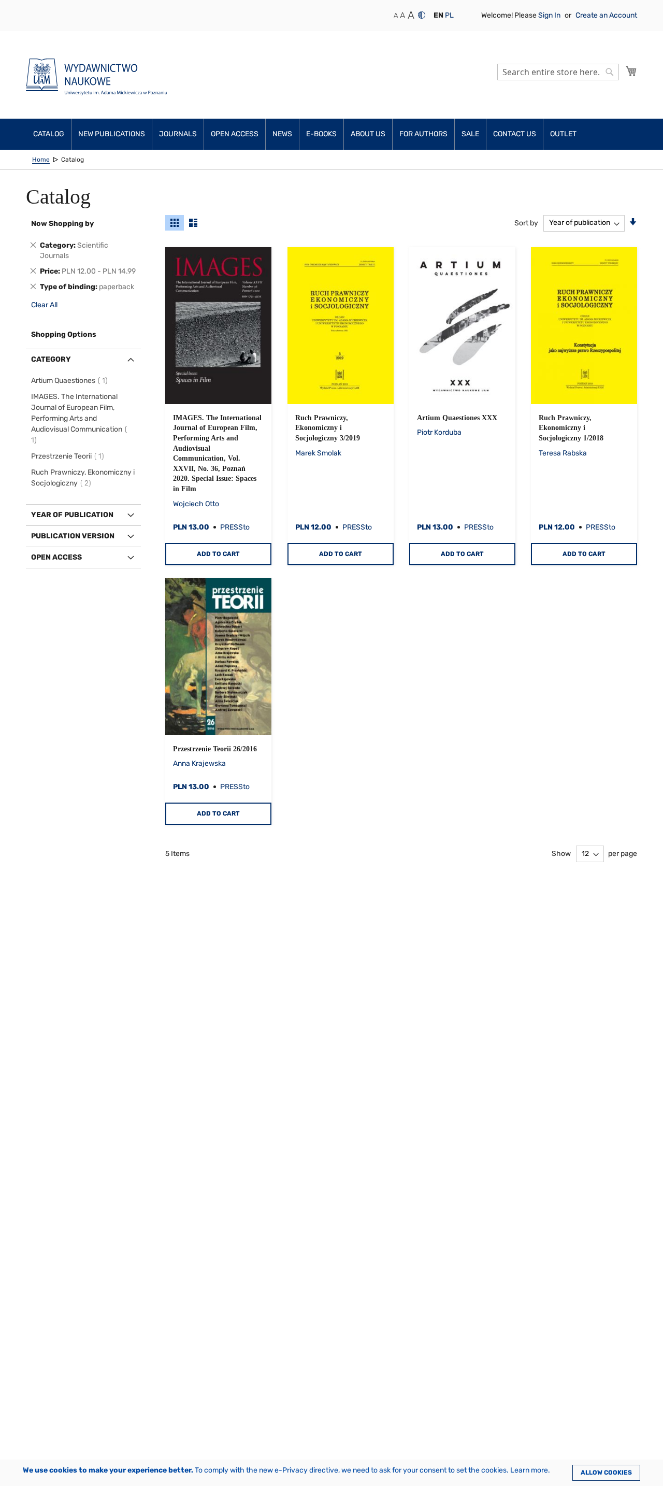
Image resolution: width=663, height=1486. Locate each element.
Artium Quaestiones (71, 380)
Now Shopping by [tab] (62, 223)
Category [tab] (51, 359)
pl (449, 15)
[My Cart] (631, 71)
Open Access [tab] (56, 557)
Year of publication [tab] (72, 514)
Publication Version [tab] (72, 536)
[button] (438, 15)
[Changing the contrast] (421, 15)
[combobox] (558, 72)
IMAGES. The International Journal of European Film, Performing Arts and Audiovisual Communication (76, 418)
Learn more (529, 1470)
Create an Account (606, 15)
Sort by (526, 222)
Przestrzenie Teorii (69, 456)
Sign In (550, 15)
